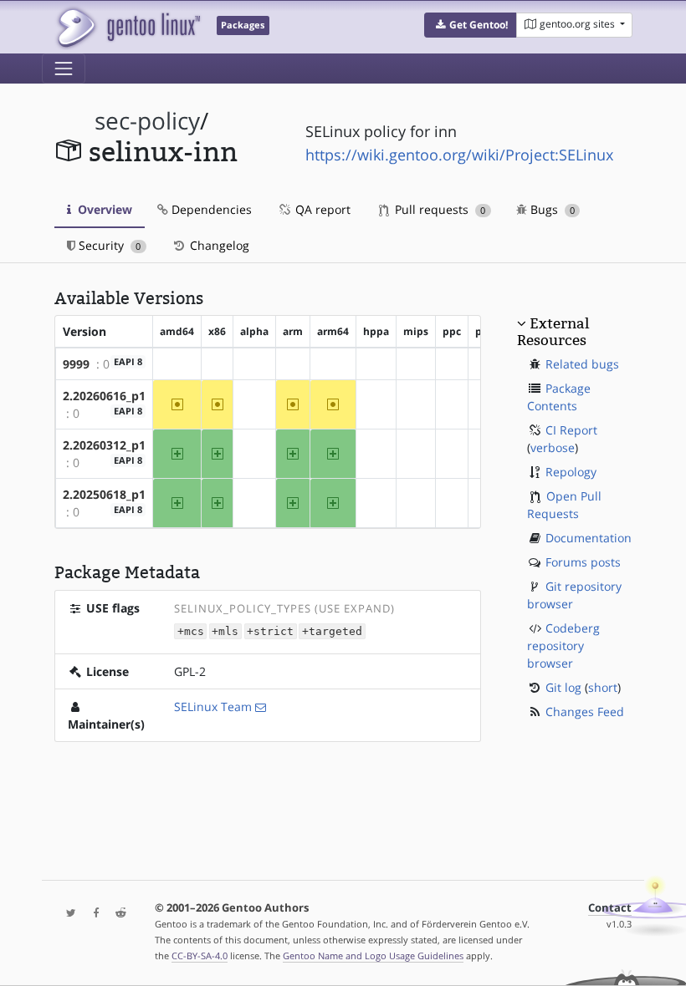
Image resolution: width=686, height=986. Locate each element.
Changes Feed (584, 711)
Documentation (588, 538)
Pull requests (438, 209)
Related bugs (582, 364)
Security (108, 245)
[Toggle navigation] (63, 68)
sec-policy (147, 120)
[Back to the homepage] (127, 27)
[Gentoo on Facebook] (92, 914)
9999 (76, 364)
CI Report (571, 430)
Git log (563, 687)
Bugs (551, 209)
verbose (552, 447)
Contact (610, 908)
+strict (270, 631)
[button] (470, 25)
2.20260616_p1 (104, 396)
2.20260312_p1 (104, 445)
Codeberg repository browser (563, 645)
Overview (103, 209)
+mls (225, 631)
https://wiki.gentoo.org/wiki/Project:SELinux (459, 155)
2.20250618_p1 (104, 494)
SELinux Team (213, 706)
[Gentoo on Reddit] (116, 914)
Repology (570, 472)
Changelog (218, 245)
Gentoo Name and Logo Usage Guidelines (373, 955)
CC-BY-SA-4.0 (200, 955)
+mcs (190, 631)
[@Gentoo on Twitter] (66, 914)
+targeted (332, 631)
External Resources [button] (553, 331)
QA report (321, 209)
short (602, 687)
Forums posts (583, 562)
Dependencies (210, 209)
